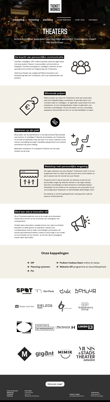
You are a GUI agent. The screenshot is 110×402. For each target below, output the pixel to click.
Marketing (18, 19)
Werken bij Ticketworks (32, 396)
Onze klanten (64, 19)
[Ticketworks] (55, 12)
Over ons (80, 19)
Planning (48, 19)
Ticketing (34, 19)
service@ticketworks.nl (77, 396)
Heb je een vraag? (55, 384)
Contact (93, 19)
